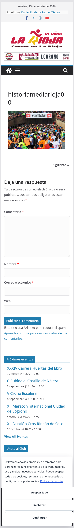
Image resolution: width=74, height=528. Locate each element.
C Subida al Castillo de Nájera (32, 380)
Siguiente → (61, 165)
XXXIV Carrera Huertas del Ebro (34, 368)
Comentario (14, 212)
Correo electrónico (19, 282)
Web (7, 301)
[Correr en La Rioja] (8, 70)
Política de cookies (51, 481)
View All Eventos (16, 436)
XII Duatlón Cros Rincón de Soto (35, 423)
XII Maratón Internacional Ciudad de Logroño (36, 409)
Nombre (11, 264)
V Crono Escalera (22, 393)
